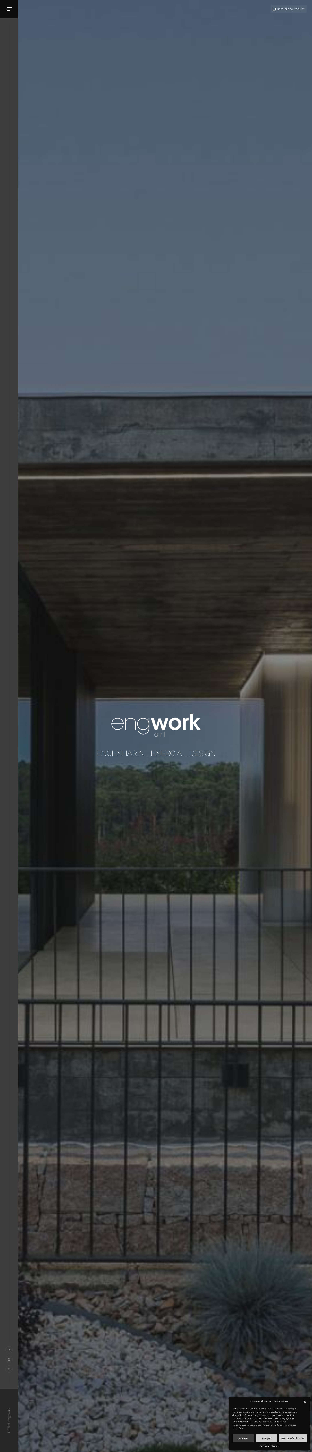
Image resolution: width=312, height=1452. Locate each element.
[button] (305, 1401)
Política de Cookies (269, 1445)
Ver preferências (293, 1438)
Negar (266, 1438)
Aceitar (243, 1438)
